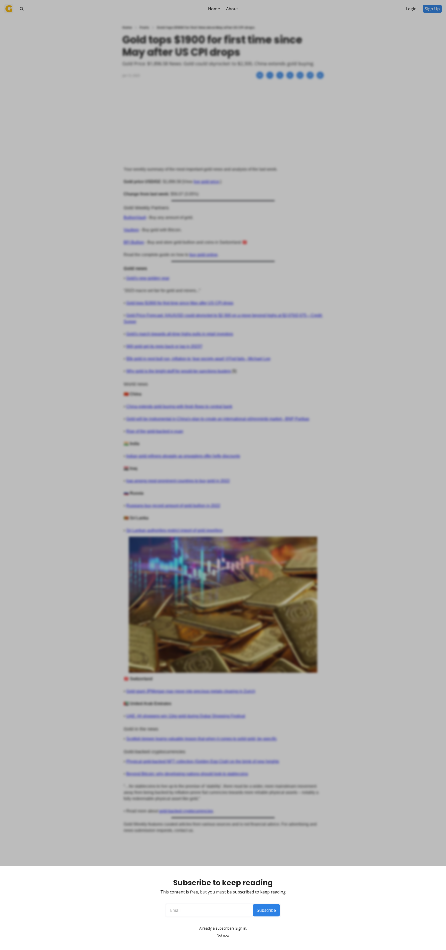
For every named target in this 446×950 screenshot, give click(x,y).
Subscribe (266, 910)
